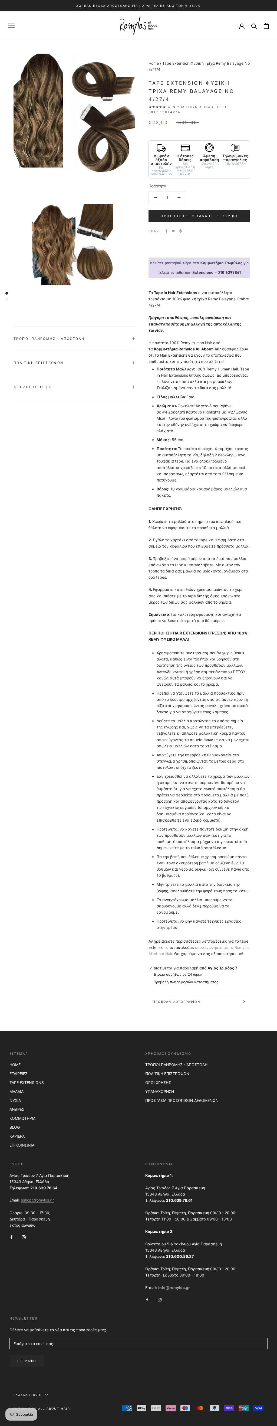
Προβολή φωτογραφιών (176, 1002)
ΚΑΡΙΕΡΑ (17, 1136)
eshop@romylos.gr (37, 1200)
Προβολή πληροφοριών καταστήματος (186, 982)
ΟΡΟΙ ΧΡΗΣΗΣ (158, 1082)
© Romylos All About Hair (42, 1409)
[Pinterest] (180, 231)
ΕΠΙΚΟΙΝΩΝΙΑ (21, 1145)
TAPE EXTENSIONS (26, 1082)
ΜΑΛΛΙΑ (16, 1091)
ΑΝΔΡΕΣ (16, 1109)
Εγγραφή (27, 1361)
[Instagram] (24, 1237)
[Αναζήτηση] (254, 26)
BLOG (14, 1127)
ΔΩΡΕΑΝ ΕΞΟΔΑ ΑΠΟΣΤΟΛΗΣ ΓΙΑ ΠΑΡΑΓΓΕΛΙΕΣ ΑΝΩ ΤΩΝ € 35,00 (138, 6)
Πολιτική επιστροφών (39, 363)
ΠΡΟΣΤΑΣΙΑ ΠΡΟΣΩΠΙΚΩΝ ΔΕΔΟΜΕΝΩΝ (182, 1100)
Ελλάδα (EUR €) (28, 1394)
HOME (15, 1064)
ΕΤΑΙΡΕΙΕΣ (18, 1073)
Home (154, 63)
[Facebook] (166, 231)
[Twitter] (173, 231)
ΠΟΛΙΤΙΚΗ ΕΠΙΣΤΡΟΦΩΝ (167, 1073)
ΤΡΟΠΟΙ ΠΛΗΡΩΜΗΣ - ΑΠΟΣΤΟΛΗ (176, 1064)
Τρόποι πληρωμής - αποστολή (49, 339)
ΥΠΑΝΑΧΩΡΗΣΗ (159, 1091)
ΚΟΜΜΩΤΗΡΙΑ (22, 1118)
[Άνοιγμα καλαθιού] (266, 26)
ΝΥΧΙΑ (15, 1100)
